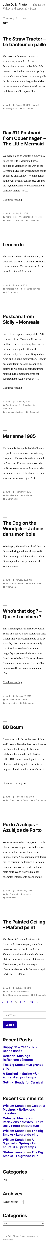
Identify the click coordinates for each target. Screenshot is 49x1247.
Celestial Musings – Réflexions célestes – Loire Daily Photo (23, 1122)
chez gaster (11, 703)
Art (37, 105)
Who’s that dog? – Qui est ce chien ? (22, 613)
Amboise (10, 289)
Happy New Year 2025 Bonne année (20, 1049)
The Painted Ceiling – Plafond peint (24, 924)
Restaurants (15, 699)
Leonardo (13, 244)
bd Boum (24, 800)
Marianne (28, 495)
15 (31, 1002)
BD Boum (13, 727)
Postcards (37, 217)
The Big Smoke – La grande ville (23, 1066)
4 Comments (12, 292)
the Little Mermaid (14, 220)
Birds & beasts (16, 583)
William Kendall (14, 1106)
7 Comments (11, 587)
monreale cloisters (14, 412)
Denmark (27, 217)
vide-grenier (11, 108)
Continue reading (14, 199)
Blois (12, 800)
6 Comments (12, 499)
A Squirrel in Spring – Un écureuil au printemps (21, 1075)
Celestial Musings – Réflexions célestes (18, 1058)
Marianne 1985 (19, 436)
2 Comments (40, 995)
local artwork (35, 583)
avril (8, 105)
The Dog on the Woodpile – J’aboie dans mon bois (23, 528)
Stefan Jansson (14, 1152)
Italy (34, 405)
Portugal (14, 894)
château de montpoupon (17, 995)
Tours (24, 699)
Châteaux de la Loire (19, 991)
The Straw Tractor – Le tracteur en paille (24, 41)
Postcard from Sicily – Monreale (21, 319)
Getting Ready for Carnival (23, 1082)
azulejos (27, 894)
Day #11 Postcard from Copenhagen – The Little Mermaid (24, 138)
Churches (27, 405)
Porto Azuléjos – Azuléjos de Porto (22, 827)
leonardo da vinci (32, 289)
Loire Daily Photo (15, 4)
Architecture (11, 217)
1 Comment (28, 108)
